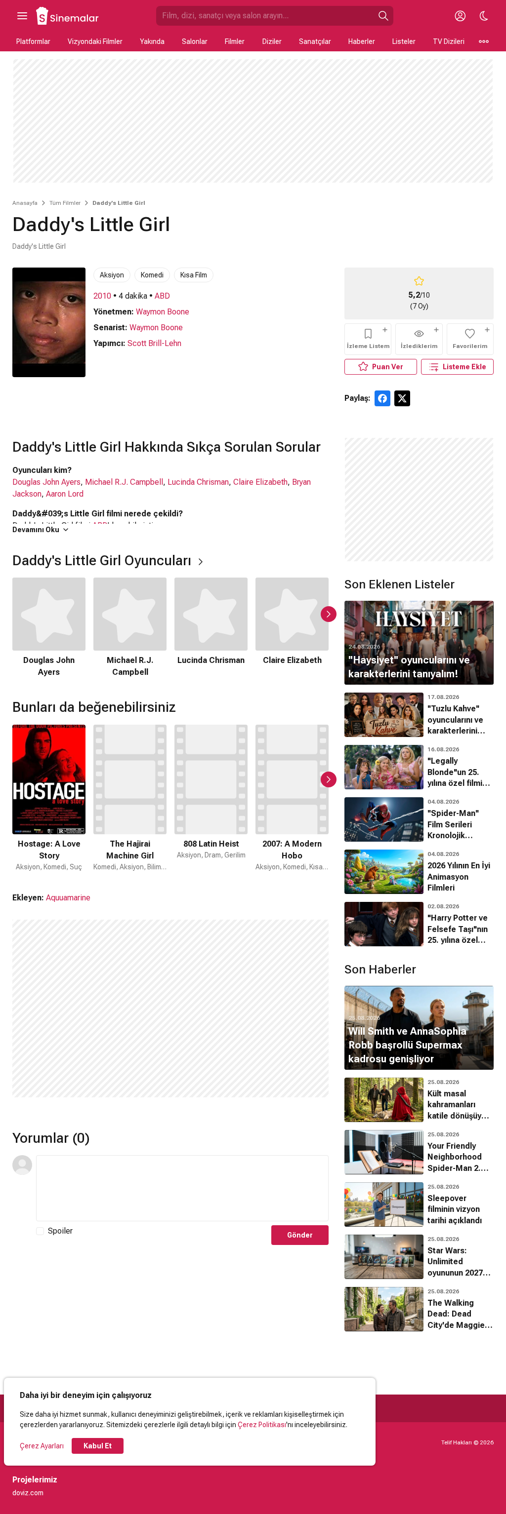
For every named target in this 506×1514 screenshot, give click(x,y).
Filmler (235, 41)
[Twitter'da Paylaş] (402, 398)
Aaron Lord (65, 494)
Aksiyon (112, 275)
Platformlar (33, 41)
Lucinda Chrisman (198, 482)
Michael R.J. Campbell (124, 482)
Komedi (152, 275)
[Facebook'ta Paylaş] (382, 398)
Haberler (361, 41)
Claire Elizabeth (260, 482)
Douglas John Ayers (46, 482)
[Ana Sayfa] (67, 16)
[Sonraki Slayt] (329, 614)
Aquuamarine (68, 897)
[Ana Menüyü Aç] (22, 16)
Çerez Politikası (262, 1425)
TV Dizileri (448, 41)
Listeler (404, 41)
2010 (102, 296)
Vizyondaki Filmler (95, 41)
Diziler (272, 41)
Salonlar (195, 41)
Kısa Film (193, 275)
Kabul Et (98, 1446)
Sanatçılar (315, 41)
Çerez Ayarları (42, 1446)
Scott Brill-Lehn (154, 343)
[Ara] (383, 16)
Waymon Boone (162, 311)
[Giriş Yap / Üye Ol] (460, 16)
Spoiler (60, 1231)
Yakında (152, 41)
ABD (162, 296)
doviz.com (27, 1493)
